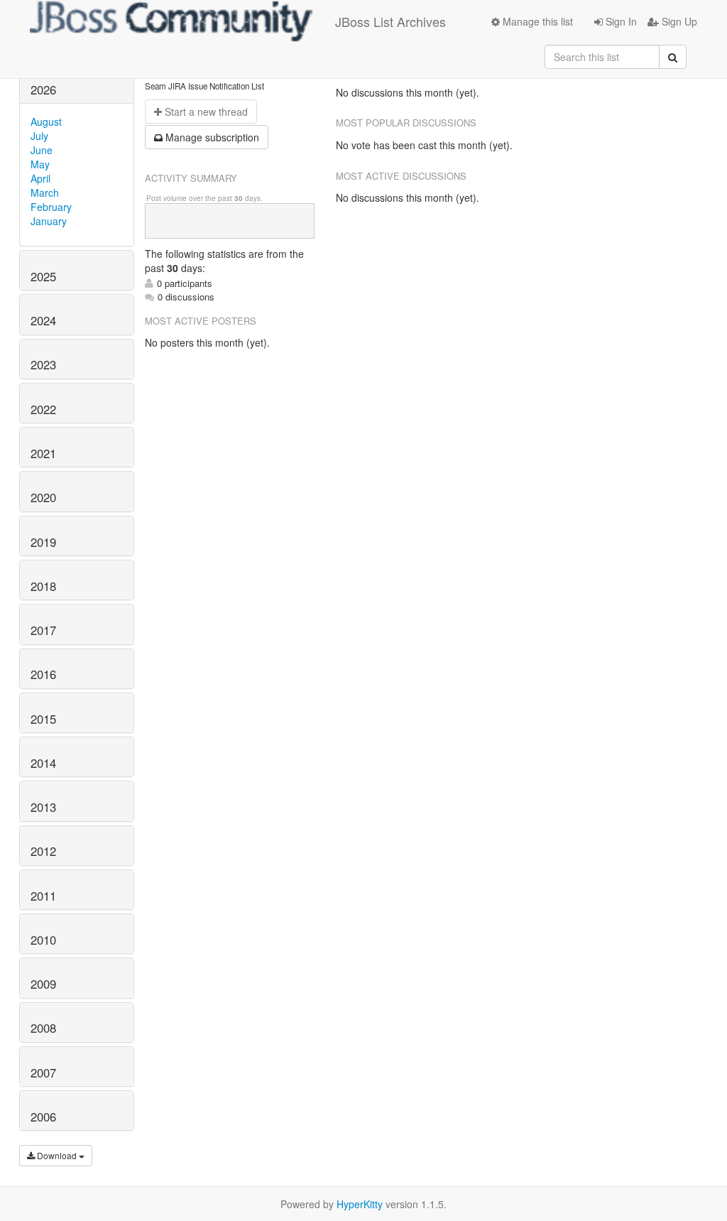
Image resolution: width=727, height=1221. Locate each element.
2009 (43, 983)
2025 (43, 276)
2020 (43, 497)
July (39, 136)
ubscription (212, 137)
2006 (43, 1116)
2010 (43, 939)
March (45, 192)
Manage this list (536, 21)
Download (57, 1155)
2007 (43, 1072)
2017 (43, 630)
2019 (43, 541)
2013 (43, 806)
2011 (43, 895)
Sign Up (678, 21)
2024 (43, 320)
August (46, 121)
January (49, 221)
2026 (43, 89)
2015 (43, 718)
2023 (43, 364)
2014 (43, 762)
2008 (43, 1027)
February (51, 207)
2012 (43, 850)
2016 (43, 674)
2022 (43, 409)
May (40, 164)
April (40, 178)
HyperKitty (360, 1204)
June (42, 150)
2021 (43, 453)
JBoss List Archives (390, 21)
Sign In (620, 21)
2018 (43, 586)
